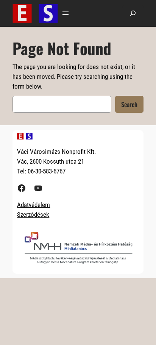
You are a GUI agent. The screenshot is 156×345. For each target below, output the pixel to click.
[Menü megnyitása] (65, 13)
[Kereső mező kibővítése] (133, 13)
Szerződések (33, 214)
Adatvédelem (33, 205)
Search (129, 104)
